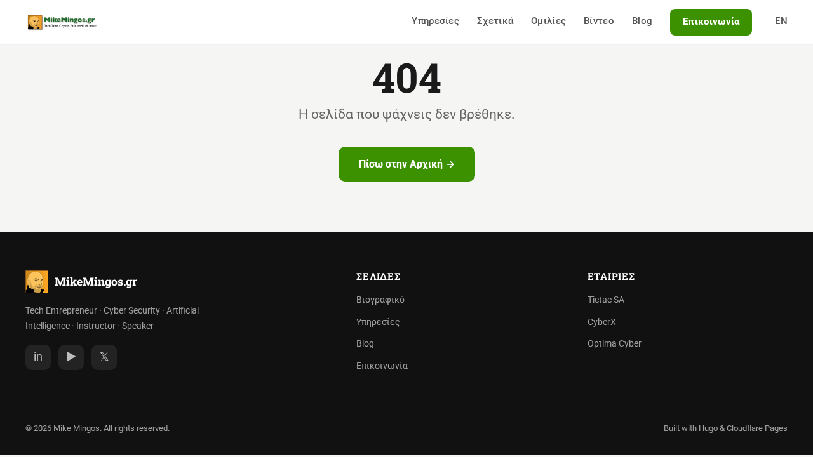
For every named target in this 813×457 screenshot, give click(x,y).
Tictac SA (606, 300)
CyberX (602, 322)
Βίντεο (599, 21)
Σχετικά (495, 21)
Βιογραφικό (380, 300)
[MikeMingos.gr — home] (62, 22)
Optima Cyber (615, 343)
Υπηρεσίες (435, 21)
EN (781, 21)
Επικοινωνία (711, 21)
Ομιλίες (548, 21)
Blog (642, 21)
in (38, 356)
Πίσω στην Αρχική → (407, 164)
